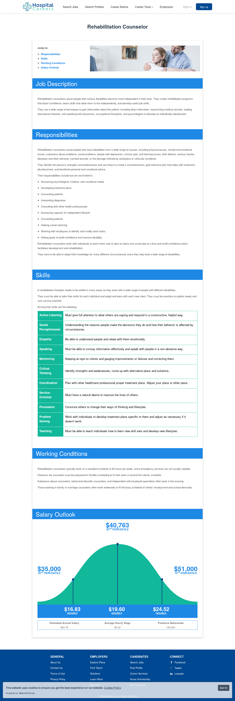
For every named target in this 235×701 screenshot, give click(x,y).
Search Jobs (137, 662)
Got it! (223, 687)
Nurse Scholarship (140, 679)
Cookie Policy (112, 688)
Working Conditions (53, 63)
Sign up (204, 7)
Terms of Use (57, 673)
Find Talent (96, 668)
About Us (55, 662)
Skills (44, 58)
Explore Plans (97, 662)
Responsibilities (50, 54)
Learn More (96, 679)
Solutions (95, 673)
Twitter (178, 668)
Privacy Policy (57, 679)
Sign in (187, 7)
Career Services (139, 673)
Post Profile (136, 668)
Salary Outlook (50, 67)
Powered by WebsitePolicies (20, 693)
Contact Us (56, 668)
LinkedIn (179, 673)
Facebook (180, 662)
